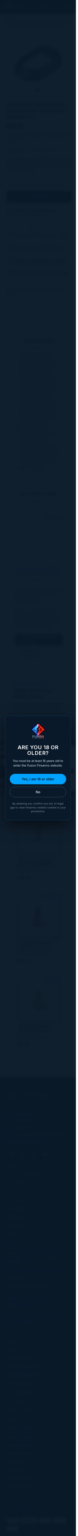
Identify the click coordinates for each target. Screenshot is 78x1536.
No (38, 792)
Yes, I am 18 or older (38, 779)
